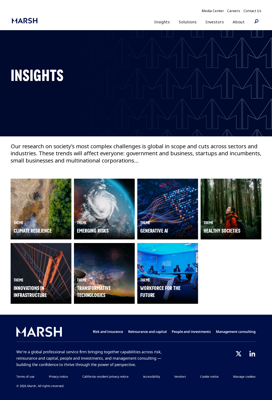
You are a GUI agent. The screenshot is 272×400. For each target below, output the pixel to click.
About (239, 22)
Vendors (180, 377)
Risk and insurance (108, 331)
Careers (233, 10)
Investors (214, 22)
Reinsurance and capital (147, 331)
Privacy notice (58, 377)
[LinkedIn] (252, 354)
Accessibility (151, 377)
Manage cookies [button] (244, 377)
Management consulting (236, 331)
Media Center (213, 10)
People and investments (191, 331)
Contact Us (253, 10)
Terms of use (25, 377)
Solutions (188, 22)
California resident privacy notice (105, 377)
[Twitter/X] (239, 354)
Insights (162, 22)
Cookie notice (209, 377)
